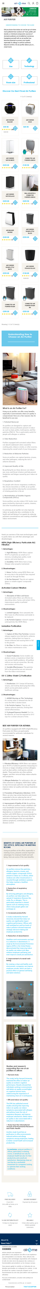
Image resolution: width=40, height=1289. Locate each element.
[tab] (20, 38)
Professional (29, 82)
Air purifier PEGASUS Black (30, 267)
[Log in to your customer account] (33, 3)
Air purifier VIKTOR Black (10, 195)
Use (10, 66)
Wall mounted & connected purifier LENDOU (30, 195)
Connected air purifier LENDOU (30, 159)
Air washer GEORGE (10, 231)
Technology (29, 66)
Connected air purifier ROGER (10, 305)
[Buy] (15, 128)
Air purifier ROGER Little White (10, 267)
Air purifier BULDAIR (10, 121)
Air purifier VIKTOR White (10, 159)
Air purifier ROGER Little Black (30, 231)
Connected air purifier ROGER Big (30, 305)
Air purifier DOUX (30, 121)
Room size (10, 82)
